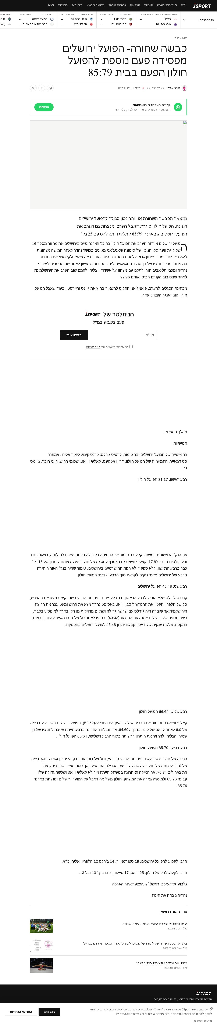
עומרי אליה (174, 88)
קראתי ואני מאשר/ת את (107, 347)
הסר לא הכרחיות (21, 1011)
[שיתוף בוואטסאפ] (50, 88)
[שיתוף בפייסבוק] (41, 88)
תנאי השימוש (93, 347)
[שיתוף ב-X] (33, 88)
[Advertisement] (108, 394)
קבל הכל (49, 1011)
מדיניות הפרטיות (203, 1020)
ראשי (184, 38)
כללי (176, 38)
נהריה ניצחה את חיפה (169, 895)
